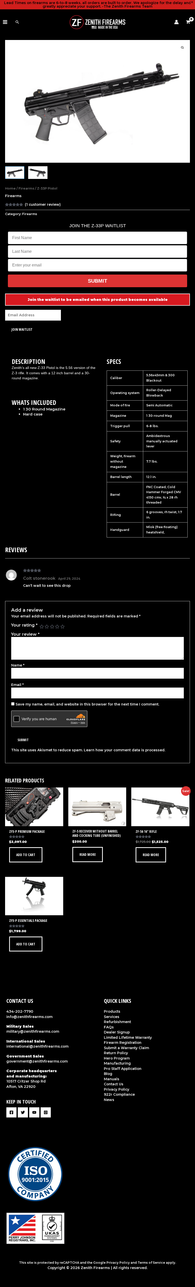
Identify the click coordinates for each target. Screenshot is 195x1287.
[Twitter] (23, 1112)
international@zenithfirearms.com (37, 1046)
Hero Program (117, 1058)
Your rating (24, 625)
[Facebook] (11, 1112)
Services (111, 1017)
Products (112, 1011)
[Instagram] (46, 1112)
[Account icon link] (176, 22)
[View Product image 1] (14, 172)
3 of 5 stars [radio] (52, 627)
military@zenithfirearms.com (32, 1031)
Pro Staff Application (122, 1069)
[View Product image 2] (37, 172)
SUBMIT (97, 281)
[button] (17, 22)
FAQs (109, 1027)
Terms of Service (151, 1262)
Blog (108, 1074)
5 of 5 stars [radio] (62, 627)
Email (17, 685)
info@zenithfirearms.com (29, 1017)
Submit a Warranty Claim (126, 1048)
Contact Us (113, 1084)
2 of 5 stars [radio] (47, 627)
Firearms (26, 188)
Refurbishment (117, 1022)
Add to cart (25, 854)
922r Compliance (119, 1094)
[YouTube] (34, 1112)
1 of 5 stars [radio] (42, 627)
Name (17, 665)
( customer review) (43, 204)
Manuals (111, 1079)
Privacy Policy (116, 1089)
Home (10, 188)
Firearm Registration (122, 1043)
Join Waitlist (21, 329)
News (109, 1100)
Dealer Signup (117, 1032)
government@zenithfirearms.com (37, 1061)
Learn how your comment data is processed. (124, 750)
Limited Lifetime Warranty (128, 1037)
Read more (87, 854)
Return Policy (116, 1053)
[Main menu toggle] (5, 22)
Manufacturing (117, 1063)
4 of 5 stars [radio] (57, 627)
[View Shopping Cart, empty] (189, 22)
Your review (25, 634)
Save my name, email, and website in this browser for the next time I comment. (87, 704)
